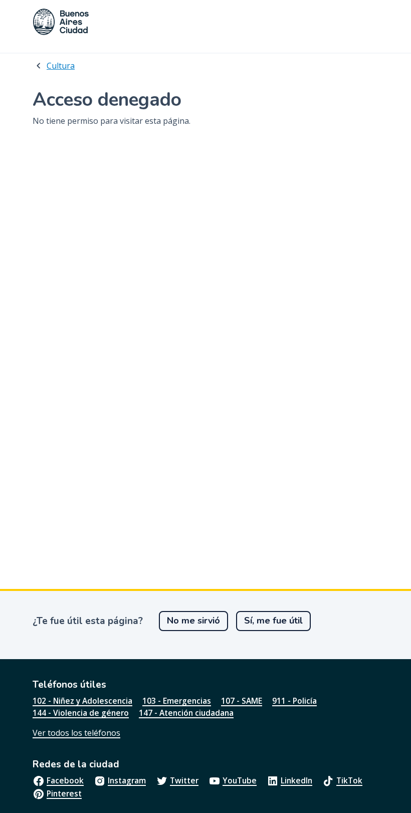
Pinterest (64, 793)
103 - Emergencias (176, 700)
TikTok (349, 780)
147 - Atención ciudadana (186, 712)
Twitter (184, 780)
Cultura (61, 65)
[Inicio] (61, 22)
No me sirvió (193, 621)
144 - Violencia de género (81, 712)
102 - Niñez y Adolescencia (82, 700)
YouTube (240, 780)
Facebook (65, 780)
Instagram (127, 780)
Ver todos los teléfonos (76, 732)
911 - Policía (294, 700)
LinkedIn (296, 780)
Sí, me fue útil (273, 621)
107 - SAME (241, 700)
